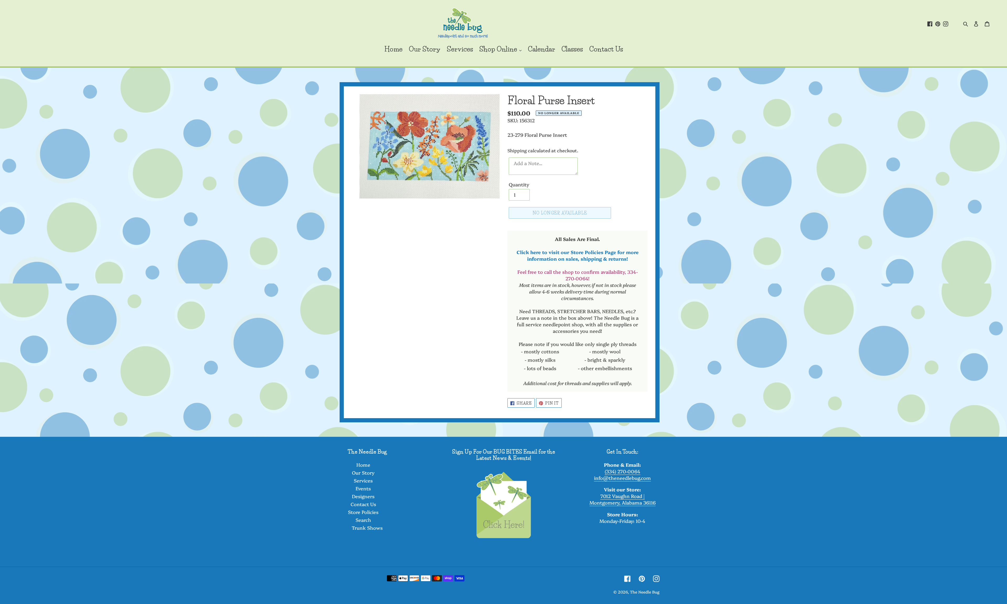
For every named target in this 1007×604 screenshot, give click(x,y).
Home (363, 464)
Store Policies (363, 512)
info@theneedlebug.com (622, 478)
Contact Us (363, 504)
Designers (363, 496)
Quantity (519, 184)
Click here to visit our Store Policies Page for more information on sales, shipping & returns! (578, 255)
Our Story (363, 472)
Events (363, 488)
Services (363, 480)
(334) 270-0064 (622, 471)
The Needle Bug (645, 592)
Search (363, 520)
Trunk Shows (367, 527)
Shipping (517, 150)
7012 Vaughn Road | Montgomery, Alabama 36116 (623, 499)
